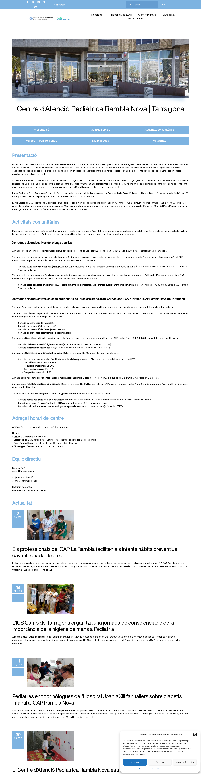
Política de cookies (147, 769)
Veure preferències (185, 762)
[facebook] (27, 2)
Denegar (160, 762)
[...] (50, 570)
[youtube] (44, 2)
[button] (195, 734)
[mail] (35, 7)
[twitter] (33, 2)
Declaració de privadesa (168, 769)
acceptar (135, 762)
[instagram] (38, 2)
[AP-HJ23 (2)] (49, 18)
